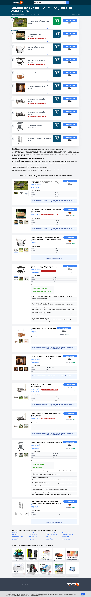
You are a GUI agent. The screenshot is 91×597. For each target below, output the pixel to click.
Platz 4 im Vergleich (36, 269)
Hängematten (15, 534)
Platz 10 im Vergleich (36, 504)
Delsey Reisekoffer (66, 539)
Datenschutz (14, 582)
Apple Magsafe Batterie (51, 538)
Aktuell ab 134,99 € (44, 418)
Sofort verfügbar (35, 187)
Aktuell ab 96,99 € (36, 242)
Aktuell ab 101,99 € (36, 331)
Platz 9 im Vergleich (36, 445)
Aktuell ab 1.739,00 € (36, 185)
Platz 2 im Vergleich (36, 212)
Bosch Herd (48, 536)
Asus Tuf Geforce (33, 536)
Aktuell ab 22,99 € (36, 361)
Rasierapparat (15, 539)
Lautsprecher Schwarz (67, 534)
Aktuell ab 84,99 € (44, 271)
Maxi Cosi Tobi (65, 532)
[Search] (67, 2)
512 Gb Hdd (15, 532)
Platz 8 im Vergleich (36, 416)
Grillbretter (31, 539)
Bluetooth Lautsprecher (51, 534)
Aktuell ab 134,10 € (45, 214)
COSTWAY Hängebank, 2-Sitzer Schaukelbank (43, 328)
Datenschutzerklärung (38, 595)
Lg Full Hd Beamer (66, 538)
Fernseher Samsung (50, 539)
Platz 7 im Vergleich (36, 388)
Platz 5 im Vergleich (36, 329)
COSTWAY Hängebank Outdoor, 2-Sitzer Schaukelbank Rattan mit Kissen (46, 385)
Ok (82, 594)
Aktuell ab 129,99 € (45, 389)
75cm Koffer (32, 532)
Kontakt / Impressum (25, 583)
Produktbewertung (16, 586)
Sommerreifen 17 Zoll (51, 532)
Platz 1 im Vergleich (36, 184)
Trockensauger (65, 536)
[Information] (60, 24)
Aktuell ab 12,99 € (36, 506)
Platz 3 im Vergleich (36, 240)
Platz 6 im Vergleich (36, 359)
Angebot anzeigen (70, 20)
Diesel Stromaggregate (17, 536)
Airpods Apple (15, 538)
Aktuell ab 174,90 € (36, 447)
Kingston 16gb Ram (33, 534)
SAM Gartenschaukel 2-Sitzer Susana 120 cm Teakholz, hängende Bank (46, 210)
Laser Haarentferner (34, 538)
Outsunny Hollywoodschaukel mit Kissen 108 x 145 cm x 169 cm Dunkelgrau (46, 443)
